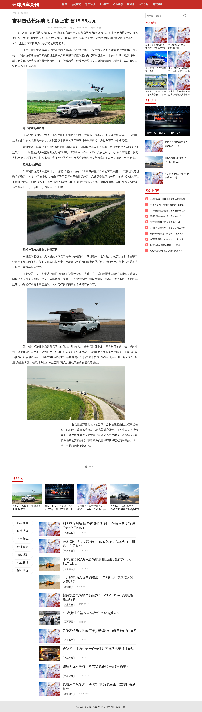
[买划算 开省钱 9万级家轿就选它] (156, 59)
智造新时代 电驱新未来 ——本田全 (166, 245)
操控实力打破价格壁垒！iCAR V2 (175, 160)
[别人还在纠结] (49, 529)
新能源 (130, 4)
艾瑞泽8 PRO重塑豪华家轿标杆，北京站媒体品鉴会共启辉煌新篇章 (91, 509)
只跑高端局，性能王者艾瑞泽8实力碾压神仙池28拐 (99, 631)
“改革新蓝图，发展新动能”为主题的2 (167, 205)
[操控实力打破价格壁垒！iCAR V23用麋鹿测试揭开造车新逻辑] (124, 494)
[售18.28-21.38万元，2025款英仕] (179, 35)
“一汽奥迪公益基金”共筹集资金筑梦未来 (91, 613)
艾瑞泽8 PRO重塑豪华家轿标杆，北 (176, 144)
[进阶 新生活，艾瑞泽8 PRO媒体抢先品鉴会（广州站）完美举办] (49, 546)
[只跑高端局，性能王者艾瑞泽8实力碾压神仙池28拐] (49, 636)
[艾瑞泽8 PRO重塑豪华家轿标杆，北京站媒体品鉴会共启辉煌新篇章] (92, 494)
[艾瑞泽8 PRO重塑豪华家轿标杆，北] (154, 146)
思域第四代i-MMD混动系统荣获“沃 (166, 216)
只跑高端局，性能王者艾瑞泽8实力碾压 (168, 199)
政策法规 (90, 4)
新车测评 (157, 4)
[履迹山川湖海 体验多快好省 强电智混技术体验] (179, 82)
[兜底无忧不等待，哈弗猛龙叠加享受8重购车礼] (49, 671)
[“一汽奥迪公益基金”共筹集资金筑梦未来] (49, 618)
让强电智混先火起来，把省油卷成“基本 (168, 210)
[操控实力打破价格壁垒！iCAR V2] (154, 162)
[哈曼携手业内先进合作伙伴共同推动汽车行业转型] (49, 653)
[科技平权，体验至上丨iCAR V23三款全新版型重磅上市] (59, 494)
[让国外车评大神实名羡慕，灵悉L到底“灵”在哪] (179, 59)
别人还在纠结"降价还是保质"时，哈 (177, 176)
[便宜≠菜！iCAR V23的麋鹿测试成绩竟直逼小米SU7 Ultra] (49, 564)
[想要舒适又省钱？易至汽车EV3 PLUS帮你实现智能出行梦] (49, 600)
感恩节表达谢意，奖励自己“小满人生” (167, 233)
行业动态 (118, 4)
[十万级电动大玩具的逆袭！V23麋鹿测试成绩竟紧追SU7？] (49, 582)
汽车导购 (143, 4)
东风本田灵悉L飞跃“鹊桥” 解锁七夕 (166, 251)
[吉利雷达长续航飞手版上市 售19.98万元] (27, 494)
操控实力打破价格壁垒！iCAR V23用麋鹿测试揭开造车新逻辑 (124, 509)
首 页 (64, 4)
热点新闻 (76, 4)
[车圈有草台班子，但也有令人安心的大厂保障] (156, 82)
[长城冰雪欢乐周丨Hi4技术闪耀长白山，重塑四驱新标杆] (49, 689)
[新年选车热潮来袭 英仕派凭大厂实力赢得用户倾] (156, 35)
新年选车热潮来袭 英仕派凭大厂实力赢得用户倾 (156, 48)
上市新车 (104, 4)
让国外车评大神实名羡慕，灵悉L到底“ (167, 228)
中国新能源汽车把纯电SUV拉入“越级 (167, 239)
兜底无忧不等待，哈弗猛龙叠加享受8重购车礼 (96, 666)
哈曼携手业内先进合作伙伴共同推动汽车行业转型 (98, 649)
